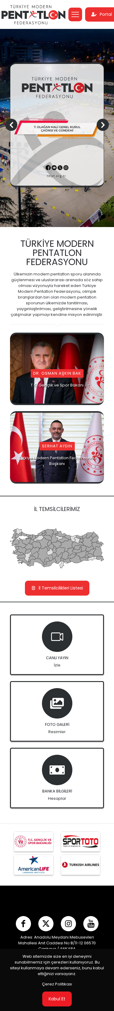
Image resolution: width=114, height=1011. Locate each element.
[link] (33, 841)
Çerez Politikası (57, 984)
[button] (103, 125)
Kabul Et (57, 999)
